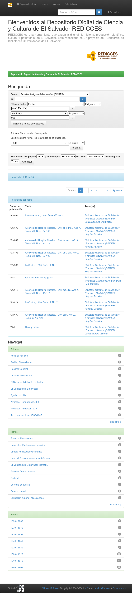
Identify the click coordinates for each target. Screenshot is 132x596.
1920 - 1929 (17, 554)
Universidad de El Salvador (98, 221)
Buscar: (15, 94)
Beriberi (15, 478)
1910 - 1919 (17, 560)
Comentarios (119, 588)
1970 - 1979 (17, 527)
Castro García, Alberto (96, 333)
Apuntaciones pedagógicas (39, 277)
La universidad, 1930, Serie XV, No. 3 (44, 215)
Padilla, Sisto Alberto (21, 362)
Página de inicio (27, 4)
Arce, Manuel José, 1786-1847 (26, 415)
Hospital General (93, 271)
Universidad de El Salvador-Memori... (29, 464)
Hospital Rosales (93, 234)
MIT (87, 588)
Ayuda (56, 4)
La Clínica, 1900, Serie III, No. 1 (41, 265)
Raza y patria (32, 327)
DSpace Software (50, 588)
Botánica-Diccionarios (22, 438)
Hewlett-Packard (102, 588)
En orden (81, 156)
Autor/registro (112, 156)
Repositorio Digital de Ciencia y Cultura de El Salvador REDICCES (46, 74)
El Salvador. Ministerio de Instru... (28, 382)
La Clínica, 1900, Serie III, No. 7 (41, 302)
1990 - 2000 (17, 521)
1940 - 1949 (17, 540)
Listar (44, 4)
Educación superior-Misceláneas (27, 497)
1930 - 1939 (17, 547)
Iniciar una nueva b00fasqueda (28, 123)
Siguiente (117, 190)
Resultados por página (23, 156)
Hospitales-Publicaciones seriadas (28, 445)
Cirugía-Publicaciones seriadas (26, 451)
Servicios (114, 12)
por (12, 98)
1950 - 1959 (17, 534)
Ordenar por (53, 156)
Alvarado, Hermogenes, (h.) (25, 401)
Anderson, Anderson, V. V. (24, 408)
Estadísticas (71, 4)
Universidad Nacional (21, 375)
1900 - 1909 (17, 567)
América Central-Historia (23, 471)
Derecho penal (18, 491)
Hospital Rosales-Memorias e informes (30, 458)
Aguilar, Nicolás (18, 395)
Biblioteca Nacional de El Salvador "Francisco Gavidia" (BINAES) (102, 217)
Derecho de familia (20, 484)
